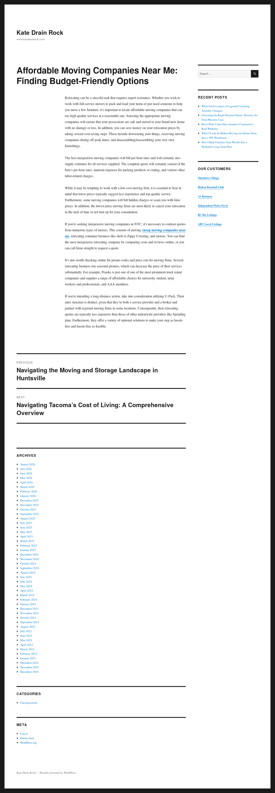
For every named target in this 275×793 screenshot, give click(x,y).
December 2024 (29, 554)
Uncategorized (28, 703)
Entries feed (27, 738)
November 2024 (29, 559)
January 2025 (28, 550)
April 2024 (26, 590)
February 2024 (28, 599)
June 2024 (26, 581)
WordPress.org (28, 742)
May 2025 (26, 532)
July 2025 (26, 523)
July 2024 (26, 577)
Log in (24, 733)
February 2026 (28, 491)
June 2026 (26, 473)
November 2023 (29, 613)
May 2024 (26, 586)
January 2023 (28, 658)
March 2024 (27, 595)
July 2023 (26, 631)
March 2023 (27, 649)
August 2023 (27, 627)
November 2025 (29, 505)
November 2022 (29, 667)
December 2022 (29, 663)
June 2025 (26, 527)
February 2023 (28, 654)
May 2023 (26, 640)
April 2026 (26, 482)
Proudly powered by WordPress (58, 773)
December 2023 (29, 608)
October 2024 (28, 563)
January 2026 (28, 496)
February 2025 (28, 545)
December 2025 (29, 500)
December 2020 (29, 672)
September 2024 (29, 568)
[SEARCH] (254, 74)
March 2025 (27, 541)
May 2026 (26, 478)
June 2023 (26, 636)
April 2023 (26, 645)
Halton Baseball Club (211, 187)
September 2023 (29, 622)
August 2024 (27, 572)
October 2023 (28, 617)
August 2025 (27, 518)
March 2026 (27, 487)
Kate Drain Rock (40, 32)
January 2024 (28, 604)
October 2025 (28, 509)
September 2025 (29, 514)
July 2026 (26, 469)
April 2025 (26, 536)
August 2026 (27, 464)
